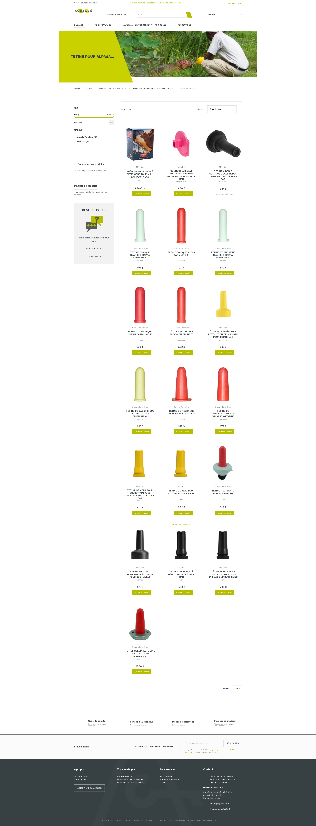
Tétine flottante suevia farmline (223, 492)
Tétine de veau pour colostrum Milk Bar (181, 492)
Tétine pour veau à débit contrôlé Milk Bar (181, 574)
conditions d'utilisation (188, 752)
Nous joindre (80, 779)
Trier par (200, 109)
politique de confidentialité (223, 750)
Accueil (77, 88)
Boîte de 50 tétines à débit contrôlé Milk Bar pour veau (140, 174)
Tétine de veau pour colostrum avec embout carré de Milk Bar (140, 494)
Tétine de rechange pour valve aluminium (181, 412)
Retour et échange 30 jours (130, 779)
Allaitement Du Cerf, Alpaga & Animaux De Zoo (153, 88)
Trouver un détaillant (220, 809)
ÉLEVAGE (90, 88)
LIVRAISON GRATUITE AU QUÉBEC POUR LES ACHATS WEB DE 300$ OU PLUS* (158, 3)
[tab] (94, 108)
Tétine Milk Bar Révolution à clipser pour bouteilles (140, 574)
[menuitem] (115, 14)
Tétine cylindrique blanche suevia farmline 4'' (223, 255)
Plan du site (104, 820)
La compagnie (81, 776)
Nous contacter (94, 248)
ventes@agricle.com (219, 803)
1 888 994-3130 (235, 4)
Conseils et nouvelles (170, 779)
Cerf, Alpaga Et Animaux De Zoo (113, 88)
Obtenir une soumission (89, 788)
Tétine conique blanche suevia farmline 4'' (140, 255)
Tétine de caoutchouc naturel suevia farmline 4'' (140, 414)
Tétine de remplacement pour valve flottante (223, 414)
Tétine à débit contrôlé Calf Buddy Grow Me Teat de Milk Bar (223, 175)
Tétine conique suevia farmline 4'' (182, 253)
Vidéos (163, 782)
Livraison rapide (124, 776)
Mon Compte (166, 776)
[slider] (75, 117)
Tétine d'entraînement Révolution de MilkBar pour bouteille (223, 334)
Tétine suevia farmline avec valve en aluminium (140, 653)
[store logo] (83, 11)
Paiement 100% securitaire (130, 782)
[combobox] (163, 15)
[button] (129, 194)
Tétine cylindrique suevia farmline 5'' (181, 333)
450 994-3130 (227, 776)
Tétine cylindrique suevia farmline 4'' (140, 333)
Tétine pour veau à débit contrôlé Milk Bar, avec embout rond (223, 574)
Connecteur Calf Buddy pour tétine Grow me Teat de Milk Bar (181, 175)
